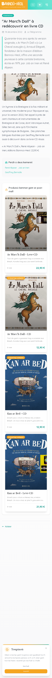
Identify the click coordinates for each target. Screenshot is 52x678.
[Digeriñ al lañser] (46, 5)
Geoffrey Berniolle (13, 172)
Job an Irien (23, 167)
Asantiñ (26, 671)
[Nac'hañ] (46, 648)
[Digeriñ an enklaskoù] (32, 5)
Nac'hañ (26, 666)
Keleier (8, 526)
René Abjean (11, 167)
